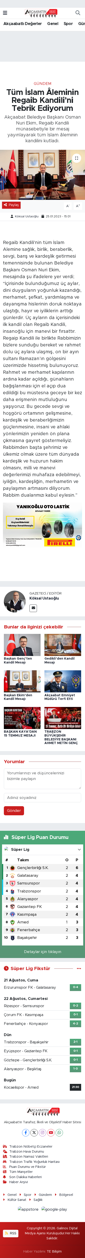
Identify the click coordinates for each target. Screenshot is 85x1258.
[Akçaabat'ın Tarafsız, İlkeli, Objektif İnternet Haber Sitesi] (40, 13)
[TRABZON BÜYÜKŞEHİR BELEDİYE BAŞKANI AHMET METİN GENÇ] (62, 718)
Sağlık (38, 1200)
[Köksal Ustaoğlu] (15, 601)
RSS (12, 1233)
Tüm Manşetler (21, 1172)
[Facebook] (25, 1132)
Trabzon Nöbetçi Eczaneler (30, 1146)
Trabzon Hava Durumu (26, 1151)
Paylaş (14, 205)
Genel (52, 24)
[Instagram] (42, 1132)
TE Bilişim (54, 1251)
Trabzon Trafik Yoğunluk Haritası (34, 1162)
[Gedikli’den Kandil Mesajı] (62, 645)
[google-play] (54, 1210)
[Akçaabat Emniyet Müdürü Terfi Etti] (62, 681)
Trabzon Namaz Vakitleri (28, 1156)
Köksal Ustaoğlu (27, 216)
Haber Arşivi (18, 1182)
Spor (68, 24)
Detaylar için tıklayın (42, 952)
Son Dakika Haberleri (25, 1177)
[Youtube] (51, 1132)
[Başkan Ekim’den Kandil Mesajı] (22, 681)
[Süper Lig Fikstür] (79, 969)
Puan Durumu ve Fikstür (27, 1167)
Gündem (42, 84)
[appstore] (29, 1210)
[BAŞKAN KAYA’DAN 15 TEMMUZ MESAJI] (22, 718)
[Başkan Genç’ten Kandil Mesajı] (22, 645)
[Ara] (77, 13)
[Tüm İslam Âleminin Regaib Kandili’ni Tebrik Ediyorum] (42, 175)
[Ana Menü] (5, 13)
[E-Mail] (33, 608)
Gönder (14, 811)
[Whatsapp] (59, 1132)
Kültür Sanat (16, 1200)
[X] (34, 1132)
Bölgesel (66, 1195)
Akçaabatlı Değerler (22, 24)
